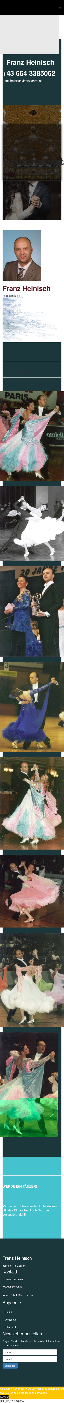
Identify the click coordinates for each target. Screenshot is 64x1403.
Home (8, 1312)
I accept (4, 1397)
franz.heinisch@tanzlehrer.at (22, 80)
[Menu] (60, 7)
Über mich (11, 1327)
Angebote (10, 1319)
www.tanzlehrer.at (12, 1286)
